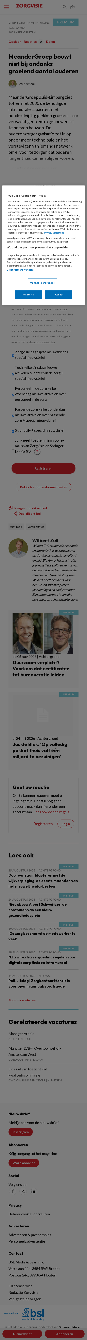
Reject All (28, 294)
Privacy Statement (54, 232)
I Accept (59, 294)
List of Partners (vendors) (20, 269)
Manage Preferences (42, 282)
